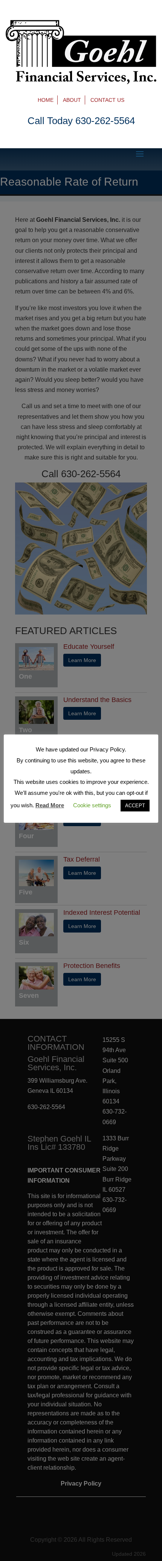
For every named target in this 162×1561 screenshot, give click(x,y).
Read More (49, 805)
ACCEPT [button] (135, 805)
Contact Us (107, 100)
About (72, 100)
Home (45, 100)
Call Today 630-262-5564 (81, 120)
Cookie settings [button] (92, 805)
